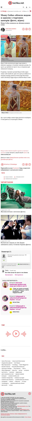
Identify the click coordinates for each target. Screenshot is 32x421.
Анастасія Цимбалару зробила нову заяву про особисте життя (18, 284)
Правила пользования (5, 413)
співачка (17, 381)
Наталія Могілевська (18, 366)
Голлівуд (15, 364)
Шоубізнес (4, 36)
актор (20, 370)
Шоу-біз (14, 370)
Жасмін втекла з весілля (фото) (13, 212)
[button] (26, 7)
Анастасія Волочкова (18, 361)
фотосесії (4, 385)
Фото (24, 368)
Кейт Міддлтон (23, 364)
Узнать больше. (28, 417)
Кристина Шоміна (11, 28)
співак (11, 381)
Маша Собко (9, 177)
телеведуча (5, 383)
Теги (3, 356)
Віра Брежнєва (6, 364)
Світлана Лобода (7, 368)
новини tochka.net (14, 376)
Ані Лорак (17, 363)
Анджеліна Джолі (7, 363)
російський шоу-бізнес (22, 379)
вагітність (5, 372)
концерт (4, 376)
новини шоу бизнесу (8, 379)
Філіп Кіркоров (6, 370)
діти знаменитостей (7, 374)
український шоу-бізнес (17, 383)
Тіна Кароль (17, 368)
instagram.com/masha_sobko (8, 60)
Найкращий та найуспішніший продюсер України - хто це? (18, 297)
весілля (11, 372)
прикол (25, 152)
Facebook (16, 168)
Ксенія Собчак (6, 366)
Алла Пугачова (6, 361)
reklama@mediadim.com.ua (22, 406)
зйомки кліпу (20, 177)
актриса (26, 370)
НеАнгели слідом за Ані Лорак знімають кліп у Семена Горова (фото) (16, 244)
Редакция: (3, 409)
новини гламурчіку (7, 377)
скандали (4, 381)
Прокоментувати (9, 274)
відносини (19, 372)
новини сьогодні (19, 377)
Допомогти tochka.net (14, 11)
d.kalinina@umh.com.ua (24, 409)
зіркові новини (19, 374)
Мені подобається (19, 274)
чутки (11, 385)
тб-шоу (24, 381)
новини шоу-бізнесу (11, 178)
